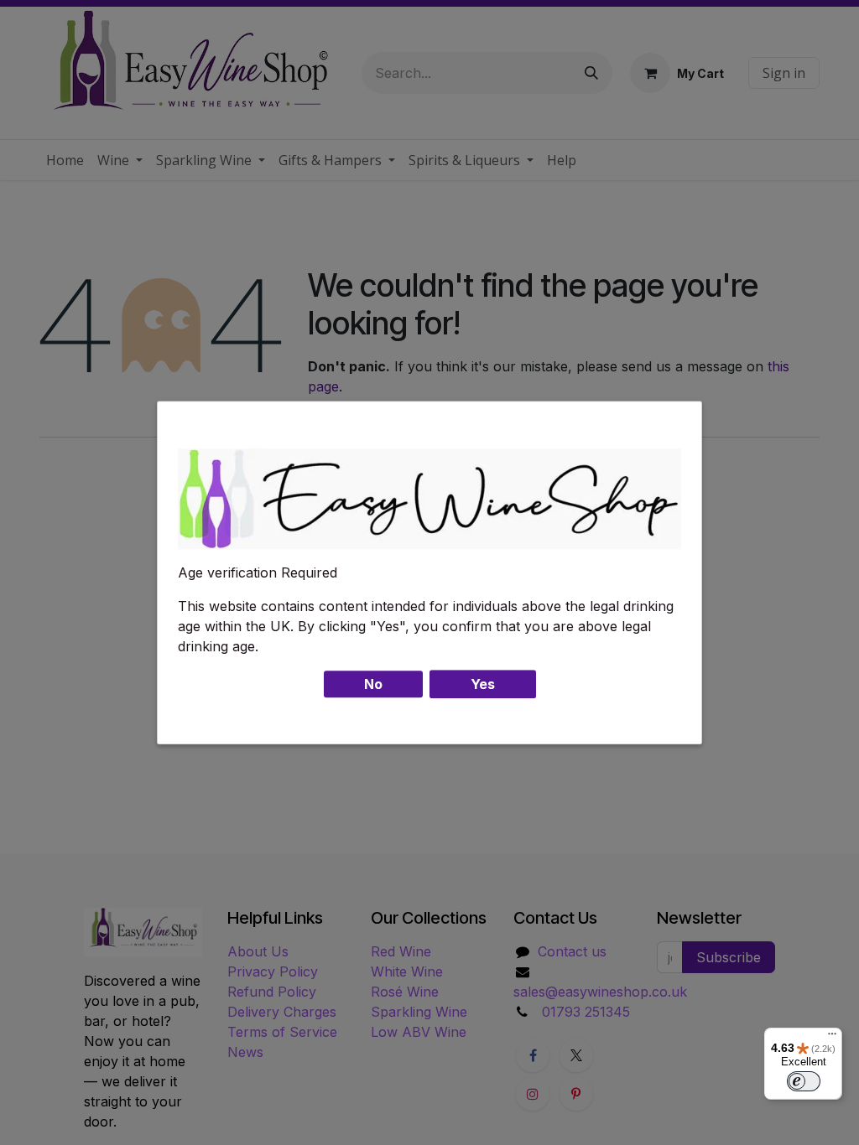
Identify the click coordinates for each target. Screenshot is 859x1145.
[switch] (803, 1081)
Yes (483, 684)
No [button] (373, 684)
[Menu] (832, 1038)
